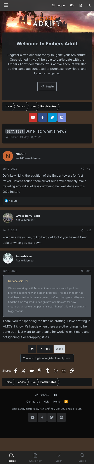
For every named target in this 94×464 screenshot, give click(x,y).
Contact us (33, 401)
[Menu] (5, 5)
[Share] (82, 168)
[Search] (89, 5)
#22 (89, 230)
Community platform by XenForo (47, 408)
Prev (47, 348)
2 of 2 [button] (59, 348)
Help (46, 401)
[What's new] (80, 5)
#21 (89, 168)
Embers (44, 395)
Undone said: (16, 281)
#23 (88, 271)
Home (57, 401)
